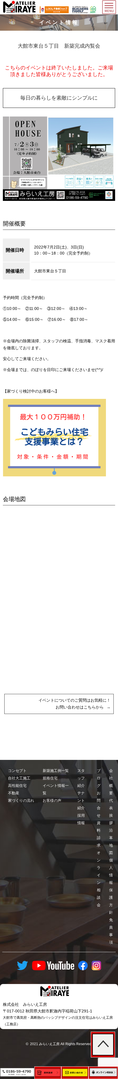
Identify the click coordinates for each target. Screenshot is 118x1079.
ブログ (99, 778)
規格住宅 (50, 778)
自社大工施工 (19, 778)
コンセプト (17, 771)
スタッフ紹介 (81, 778)
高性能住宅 (17, 785)
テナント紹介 (81, 800)
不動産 (13, 793)
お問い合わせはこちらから (80, 707)
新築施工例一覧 (56, 771)
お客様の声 (52, 800)
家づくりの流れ (21, 800)
